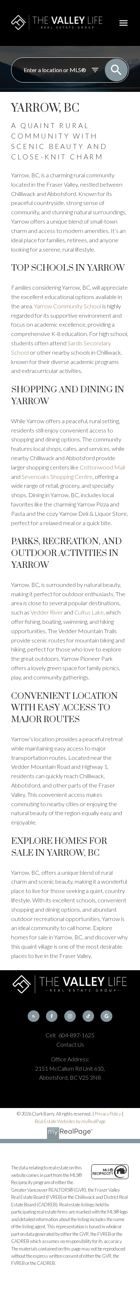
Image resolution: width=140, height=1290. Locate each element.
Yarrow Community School (67, 306)
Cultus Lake (89, 612)
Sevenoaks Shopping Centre (57, 476)
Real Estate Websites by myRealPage (70, 1121)
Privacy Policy (108, 1114)
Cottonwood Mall (102, 467)
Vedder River (47, 612)
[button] (33, 1016)
